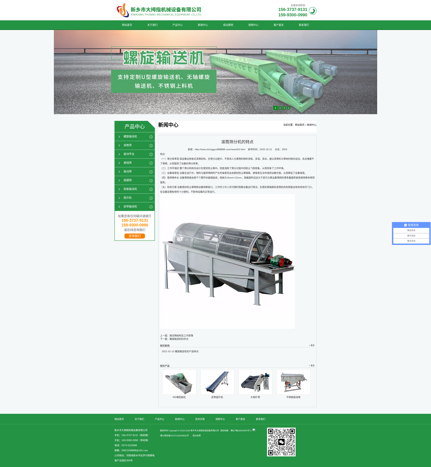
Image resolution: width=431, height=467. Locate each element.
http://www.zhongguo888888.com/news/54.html (220, 149)
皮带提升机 (217, 397)
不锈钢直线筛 (293, 397)
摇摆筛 (128, 180)
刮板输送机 (130, 189)
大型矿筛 (255, 397)
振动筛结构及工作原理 (181, 335)
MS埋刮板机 (179, 397)
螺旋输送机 (130, 136)
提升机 (128, 197)
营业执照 (197, 436)
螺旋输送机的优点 (179, 339)
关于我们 (152, 24)
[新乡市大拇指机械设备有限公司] (159, 19)
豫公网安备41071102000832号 (174, 436)
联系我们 (304, 24)
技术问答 (200, 419)
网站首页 (127, 24)
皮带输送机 (130, 206)
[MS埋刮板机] (179, 382)
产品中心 (178, 24)
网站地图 (224, 430)
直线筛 (128, 162)
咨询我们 (135, 236)
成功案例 (228, 24)
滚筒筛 (128, 145)
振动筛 (128, 171)
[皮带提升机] (217, 382)
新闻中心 (203, 24)
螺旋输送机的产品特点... (181, 351)
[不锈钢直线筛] (293, 382)
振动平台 (129, 154)
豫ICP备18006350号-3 (241, 430)
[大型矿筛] (255, 382)
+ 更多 (312, 345)
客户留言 (279, 24)
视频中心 (253, 24)
